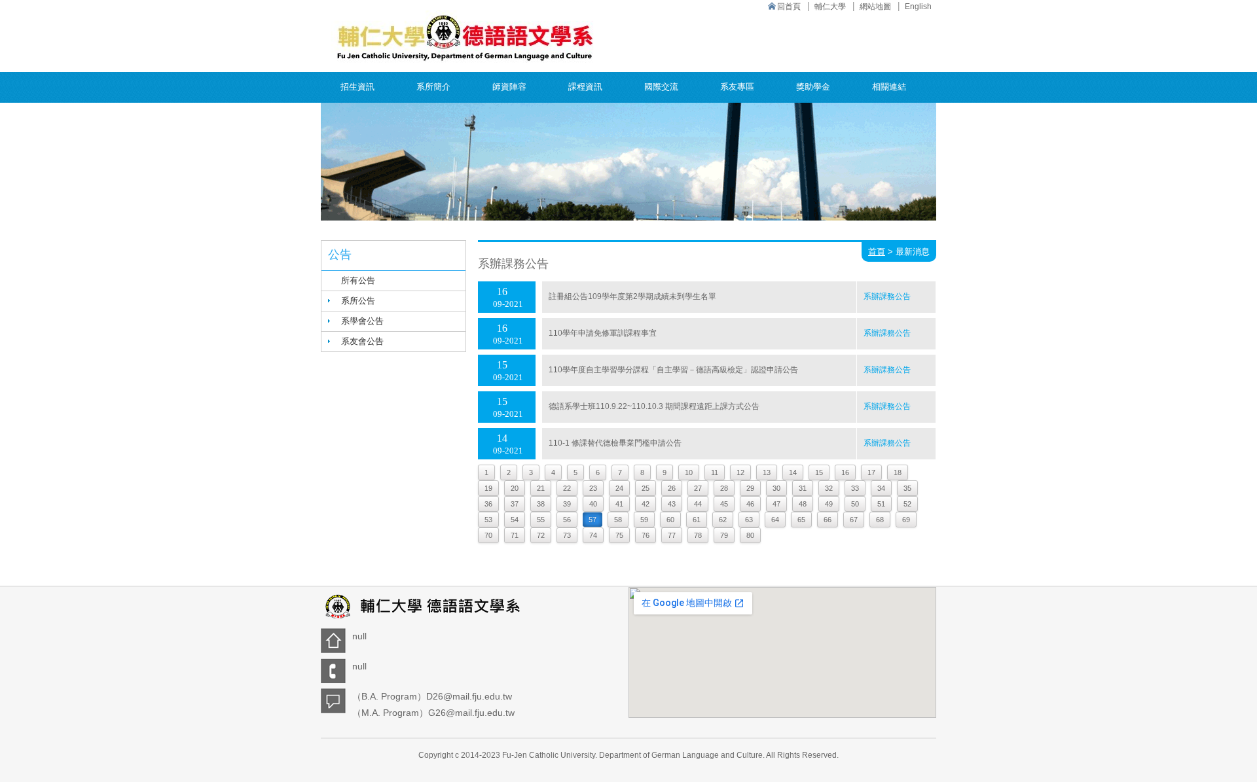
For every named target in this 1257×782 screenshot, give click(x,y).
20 (515, 488)
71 (515, 535)
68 (880, 520)
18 (898, 472)
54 (515, 520)
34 (881, 488)
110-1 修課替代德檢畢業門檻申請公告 (615, 443)
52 (907, 504)
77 (672, 535)
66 (827, 520)
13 (767, 472)
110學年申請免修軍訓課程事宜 (603, 333)
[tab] (393, 301)
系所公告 (358, 301)
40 (593, 504)
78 (698, 535)
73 (567, 535)
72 (541, 535)
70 (488, 535)
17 (871, 472)
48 (803, 504)
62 (723, 520)
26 (672, 488)
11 (714, 472)
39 (567, 504)
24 (619, 488)
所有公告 (358, 280)
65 (801, 520)
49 (829, 504)
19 (488, 488)
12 (740, 472)
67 (854, 520)
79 (724, 535)
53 (488, 520)
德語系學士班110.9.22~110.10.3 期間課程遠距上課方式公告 (654, 406)
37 (515, 504)
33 (855, 488)
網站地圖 (875, 6)
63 (749, 520)
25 (645, 488)
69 (906, 520)
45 (724, 504)
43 (672, 504)
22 (567, 488)
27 (698, 488)
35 (907, 488)
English (918, 6)
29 (750, 488)
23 (593, 488)
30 (776, 488)
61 (697, 520)
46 (750, 504)
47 (776, 504)
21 (541, 488)
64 (775, 520)
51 (881, 504)
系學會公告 (362, 321)
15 (819, 472)
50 (855, 504)
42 (645, 504)
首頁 (876, 252)
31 (803, 488)
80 (750, 535)
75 (619, 535)
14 (793, 472)
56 (567, 520)
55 (541, 520)
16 (845, 472)
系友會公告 (362, 341)
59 (644, 520)
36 (488, 504)
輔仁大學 (830, 6)
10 (689, 472)
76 (645, 535)
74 (593, 535)
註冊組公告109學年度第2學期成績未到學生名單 (632, 296)
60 (670, 520)
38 (541, 504)
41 (619, 504)
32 (829, 488)
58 (618, 520)
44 (698, 504)
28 (724, 488)
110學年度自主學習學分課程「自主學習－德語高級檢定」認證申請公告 (673, 369)
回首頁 (789, 6)
